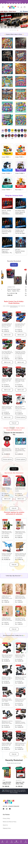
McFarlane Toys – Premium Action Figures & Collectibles (7, 231)
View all (14, 423)
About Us (5, 825)
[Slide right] (17, 464)
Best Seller (18, 190)
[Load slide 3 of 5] (14, 30)
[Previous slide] (7, 30)
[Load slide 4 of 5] (16, 30)
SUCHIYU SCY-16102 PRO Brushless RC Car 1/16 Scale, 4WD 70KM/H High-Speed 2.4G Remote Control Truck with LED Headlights (20, 656)
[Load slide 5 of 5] (18, 30)
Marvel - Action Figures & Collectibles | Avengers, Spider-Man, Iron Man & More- (7, 212)
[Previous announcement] (2, 2)
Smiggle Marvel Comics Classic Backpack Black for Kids (20, 489)
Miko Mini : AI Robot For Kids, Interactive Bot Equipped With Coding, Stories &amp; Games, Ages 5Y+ (20, 449)
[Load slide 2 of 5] (12, 30)
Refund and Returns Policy (9, 821)
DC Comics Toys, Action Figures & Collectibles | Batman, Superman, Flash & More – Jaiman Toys (20, 212)
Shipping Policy (7, 828)
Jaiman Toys (8, 836)
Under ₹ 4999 (19, 173)
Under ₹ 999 (19, 157)
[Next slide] (20, 30)
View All (14, 264)
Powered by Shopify (15, 836)
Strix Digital (14, 838)
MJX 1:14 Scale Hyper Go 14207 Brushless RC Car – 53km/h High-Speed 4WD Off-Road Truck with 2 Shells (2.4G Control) (7, 656)
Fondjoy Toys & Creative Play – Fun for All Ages (20, 231)
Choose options (20, 417)
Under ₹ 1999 (6, 173)
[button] (2, 7)
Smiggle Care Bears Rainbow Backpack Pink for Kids (7, 489)
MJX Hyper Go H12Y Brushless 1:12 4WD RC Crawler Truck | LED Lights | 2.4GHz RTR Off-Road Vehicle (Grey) (7, 678)
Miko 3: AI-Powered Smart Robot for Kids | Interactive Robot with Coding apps (6, 449)
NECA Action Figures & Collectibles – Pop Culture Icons (7, 251)
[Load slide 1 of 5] (10, 30)
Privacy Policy (6, 818)
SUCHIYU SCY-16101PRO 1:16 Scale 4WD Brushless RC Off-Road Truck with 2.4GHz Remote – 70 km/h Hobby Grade (20, 722)
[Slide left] (10, 464)
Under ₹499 (5, 157)
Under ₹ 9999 (6, 190)
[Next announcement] (25, 2)
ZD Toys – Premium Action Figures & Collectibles (20, 251)
